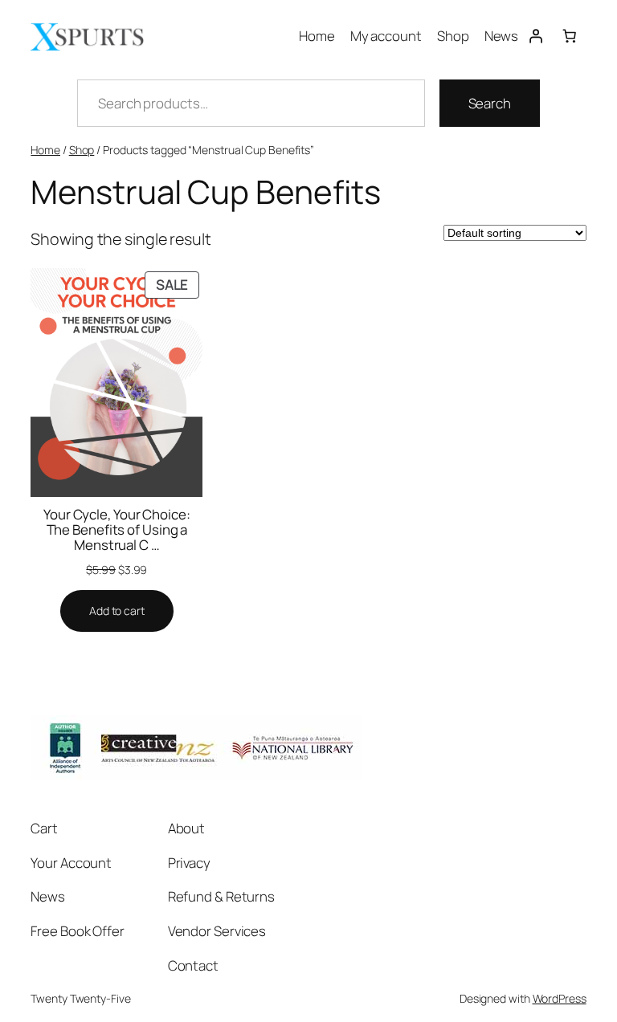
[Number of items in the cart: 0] (569, 35)
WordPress (559, 998)
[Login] (535, 35)
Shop (82, 149)
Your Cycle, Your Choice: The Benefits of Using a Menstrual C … (116, 529)
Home (45, 149)
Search (489, 103)
